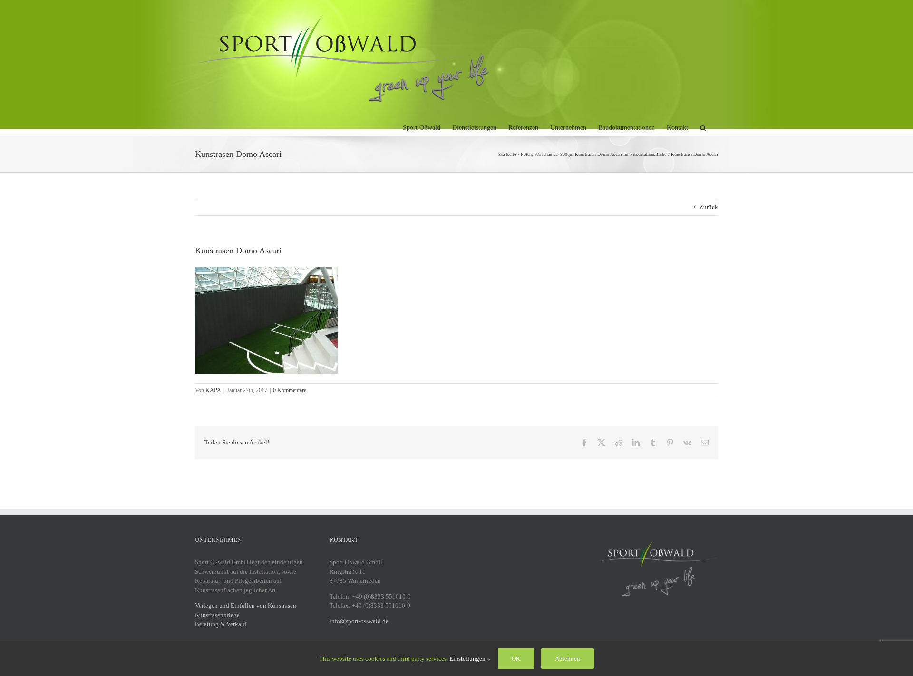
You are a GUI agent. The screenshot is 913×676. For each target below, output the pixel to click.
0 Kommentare (289, 390)
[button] (703, 126)
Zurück (708, 207)
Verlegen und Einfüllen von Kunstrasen (245, 605)
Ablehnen (567, 658)
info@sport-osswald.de (359, 621)
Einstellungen (468, 658)
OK (516, 658)
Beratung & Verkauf (220, 624)
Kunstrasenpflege (217, 614)
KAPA (213, 390)
